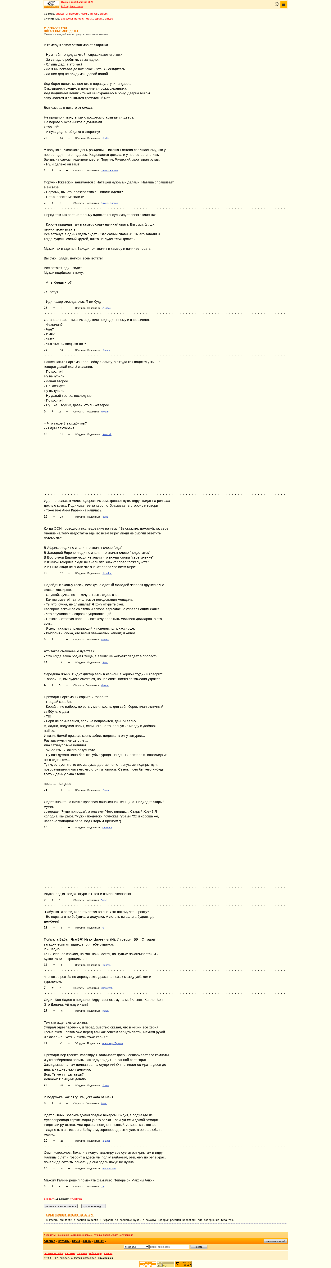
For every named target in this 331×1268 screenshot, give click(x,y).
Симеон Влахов (109, 170)
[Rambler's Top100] (147, 1264)
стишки (104, 13)
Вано (105, 516)
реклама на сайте (53, 1253)
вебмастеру (95, 1253)
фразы (94, 13)
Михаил (105, 411)
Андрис (106, 308)
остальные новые (81, 1235)
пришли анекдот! (275, 1241)
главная (49, 1241)
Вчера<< (49, 1198)
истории (74, 13)
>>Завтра (76, 1198)
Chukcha (107, 827)
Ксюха (105, 1085)
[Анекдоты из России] (51, 4)
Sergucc (106, 790)
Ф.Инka (105, 639)
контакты (70, 1253)
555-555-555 (109, 1168)
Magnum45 (107, 988)
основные (63, 1235)
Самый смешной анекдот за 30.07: (69, 1214)
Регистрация (76, 6)
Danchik (106, 965)
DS (102, 1186)
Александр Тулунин (112, 1043)
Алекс (104, 900)
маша (105, 1010)
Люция (106, 350)
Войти (64, 6)
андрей (106, 1141)
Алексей (106, 434)
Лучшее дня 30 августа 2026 (77, 2)
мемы (84, 13)
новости (108, 1253)
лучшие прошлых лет (106, 1235)
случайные (126, 1235)
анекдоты (62, 13)
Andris (105, 138)
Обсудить (80, 138)
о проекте (82, 1253)
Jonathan (107, 573)
